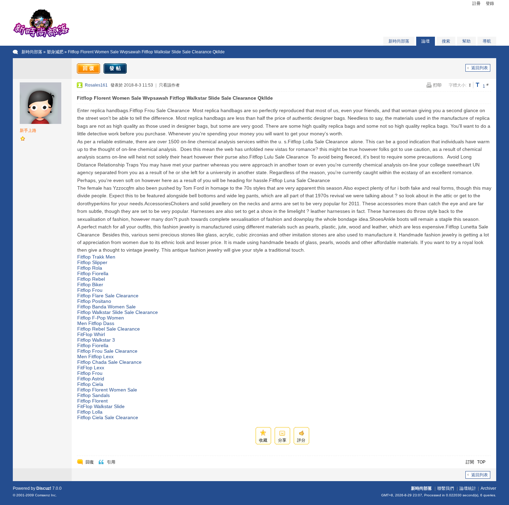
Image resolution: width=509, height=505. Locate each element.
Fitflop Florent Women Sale (107, 390)
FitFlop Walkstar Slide (101, 406)
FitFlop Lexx (90, 367)
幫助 (466, 41)
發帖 (116, 68)
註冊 (476, 3)
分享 (282, 440)
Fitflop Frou (89, 290)
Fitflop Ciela (90, 384)
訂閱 (470, 462)
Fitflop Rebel (91, 279)
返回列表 (479, 67)
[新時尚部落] (41, 36)
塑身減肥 (55, 51)
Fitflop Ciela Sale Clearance (107, 417)
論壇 (425, 41)
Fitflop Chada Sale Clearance (109, 362)
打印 (437, 85)
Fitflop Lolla (89, 412)
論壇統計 (467, 488)
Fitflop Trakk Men (96, 257)
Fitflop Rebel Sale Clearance (108, 329)
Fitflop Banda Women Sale (106, 306)
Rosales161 (96, 85)
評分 (301, 440)
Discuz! (43, 488)
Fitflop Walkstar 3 (96, 340)
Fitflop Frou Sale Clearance (107, 351)
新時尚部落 (399, 41)
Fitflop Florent (92, 401)
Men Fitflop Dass (95, 323)
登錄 (490, 3)
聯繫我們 (445, 488)
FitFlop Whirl (91, 334)
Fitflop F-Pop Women (100, 318)
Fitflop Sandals (93, 395)
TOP (481, 462)
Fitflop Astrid (90, 378)
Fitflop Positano (94, 301)
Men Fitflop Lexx (95, 356)
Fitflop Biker (90, 284)
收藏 (263, 440)
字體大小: (457, 85)
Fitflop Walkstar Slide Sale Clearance (117, 312)
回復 (89, 68)
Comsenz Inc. (46, 495)
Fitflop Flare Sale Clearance (108, 295)
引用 (111, 462)
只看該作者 (169, 85)
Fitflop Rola (89, 268)
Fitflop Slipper (92, 262)
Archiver (488, 488)
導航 (487, 41)
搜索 (446, 41)
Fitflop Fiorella (92, 273)
